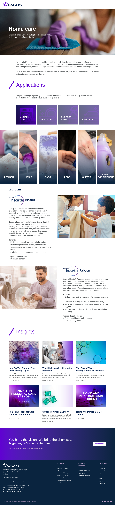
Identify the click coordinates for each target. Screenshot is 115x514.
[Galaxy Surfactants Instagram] (105, 501)
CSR (100, 473)
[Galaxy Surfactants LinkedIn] (108, 501)
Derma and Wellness (84, 475)
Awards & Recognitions (64, 480)
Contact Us (99, 444)
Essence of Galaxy (63, 472)
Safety (100, 478)
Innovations (102, 468)
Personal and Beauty (84, 470)
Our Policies (61, 483)
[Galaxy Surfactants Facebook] (102, 501)
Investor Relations (104, 476)
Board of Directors (63, 478)
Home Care (81, 473)
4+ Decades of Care (63, 475)
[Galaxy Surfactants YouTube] (111, 501)
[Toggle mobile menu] (112, 5)
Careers (101, 481)
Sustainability (102, 471)
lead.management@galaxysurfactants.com (15, 481)
